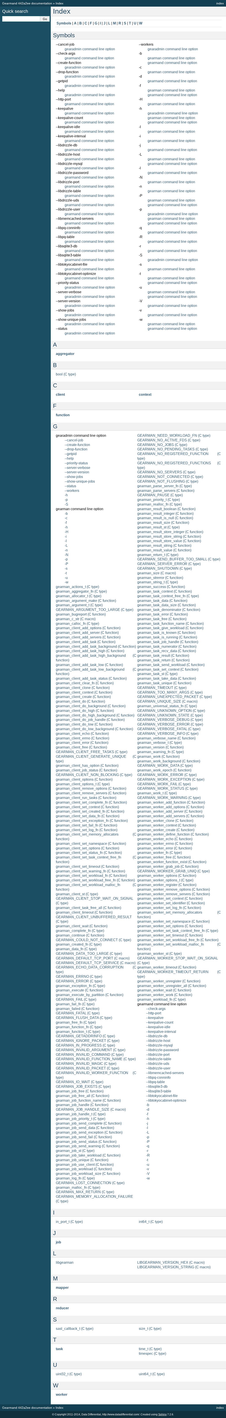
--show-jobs (74, 477)
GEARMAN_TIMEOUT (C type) (161, 688)
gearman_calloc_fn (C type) (77, 623)
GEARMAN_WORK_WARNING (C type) (169, 798)
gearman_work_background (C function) (168, 761)
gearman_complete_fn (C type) (80, 931)
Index (59, 3)
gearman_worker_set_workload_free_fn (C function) (177, 940)
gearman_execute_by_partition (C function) (89, 995)
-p (66, 500)
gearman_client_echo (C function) (82, 733)
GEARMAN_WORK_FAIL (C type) (164, 784)
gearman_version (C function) (160, 747)
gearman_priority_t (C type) (158, 500)
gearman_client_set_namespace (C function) (91, 843)
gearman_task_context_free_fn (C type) (168, 596)
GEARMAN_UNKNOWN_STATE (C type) (170, 715)
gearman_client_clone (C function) (83, 688)
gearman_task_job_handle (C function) (167, 642)
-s (66, 568)
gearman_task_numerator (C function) (166, 646)
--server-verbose (77, 468)
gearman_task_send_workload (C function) (171, 665)
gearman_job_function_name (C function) (88, 1100)
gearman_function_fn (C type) (79, 1027)
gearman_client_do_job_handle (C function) (90, 720)
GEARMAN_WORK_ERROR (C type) (167, 775)
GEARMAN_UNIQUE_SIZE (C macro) (167, 701)
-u (66, 578)
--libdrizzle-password (162, 1050)
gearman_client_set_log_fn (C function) (86, 830)
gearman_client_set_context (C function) (87, 807)
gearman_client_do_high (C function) (85, 711)
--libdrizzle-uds (157, 1063)
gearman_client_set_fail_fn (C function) (86, 825)
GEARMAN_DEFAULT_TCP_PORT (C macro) (93, 958)
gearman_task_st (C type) (157, 674)
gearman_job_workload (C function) (84, 1169)
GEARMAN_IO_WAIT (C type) (79, 1082)
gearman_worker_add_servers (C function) (170, 816)
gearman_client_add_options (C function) (88, 628)
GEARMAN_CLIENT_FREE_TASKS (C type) (91, 752)
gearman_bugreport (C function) (81, 614)
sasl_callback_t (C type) (74, 1328)
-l (147, 1128)
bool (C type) (66, 374)
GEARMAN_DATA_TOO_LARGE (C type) (89, 953)
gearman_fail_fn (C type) (75, 1004)
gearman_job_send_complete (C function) (89, 1123)
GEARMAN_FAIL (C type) (76, 999)
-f (66, 522)
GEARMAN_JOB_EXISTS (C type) (83, 1086)
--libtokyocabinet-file (162, 1096)
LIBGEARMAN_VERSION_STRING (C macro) (174, 1267)
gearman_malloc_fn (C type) (78, 1187)
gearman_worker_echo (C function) (164, 839)
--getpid (71, 454)
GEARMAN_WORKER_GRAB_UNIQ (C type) (173, 871)
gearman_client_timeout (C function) (84, 912)
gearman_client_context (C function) (84, 692)
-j (147, 1123)
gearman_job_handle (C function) (82, 1105)
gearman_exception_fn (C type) (80, 986)
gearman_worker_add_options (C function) (170, 807)
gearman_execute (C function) (79, 990)
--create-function (77, 445)
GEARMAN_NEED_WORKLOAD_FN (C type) (173, 435)
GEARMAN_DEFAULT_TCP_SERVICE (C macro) (96, 963)
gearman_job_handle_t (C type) (80, 1114)
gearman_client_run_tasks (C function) (86, 798)
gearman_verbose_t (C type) (159, 742)
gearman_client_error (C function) (82, 742)
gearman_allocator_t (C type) (78, 596)
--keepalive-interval (161, 1032)
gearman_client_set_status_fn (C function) (89, 853)
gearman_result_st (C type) (158, 527)
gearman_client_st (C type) (77, 894)
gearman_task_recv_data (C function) (166, 651)
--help (69, 458)
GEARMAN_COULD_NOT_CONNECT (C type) (93, 940)
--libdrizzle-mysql (159, 1045)
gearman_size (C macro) (156, 573)
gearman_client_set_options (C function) (87, 848)
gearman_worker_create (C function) (165, 830)
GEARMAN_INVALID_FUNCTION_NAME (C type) (96, 1059)
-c (66, 518)
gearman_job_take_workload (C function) (88, 1155)
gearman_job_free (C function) (80, 1091)
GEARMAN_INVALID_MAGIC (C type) (86, 1063)
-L (66, 545)
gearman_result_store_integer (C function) (170, 532)
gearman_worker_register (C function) (166, 885)
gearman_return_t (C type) (157, 555)
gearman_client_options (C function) (84, 779)
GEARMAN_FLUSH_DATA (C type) (84, 1018)
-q (147, 1146)
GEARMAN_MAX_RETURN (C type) (85, 1192)
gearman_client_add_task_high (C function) (90, 651)
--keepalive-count (159, 1022)
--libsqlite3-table (158, 1091)
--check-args (156, 1009)
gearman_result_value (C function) (164, 550)
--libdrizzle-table (158, 1059)
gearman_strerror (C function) (160, 578)
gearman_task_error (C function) (162, 614)
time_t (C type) (150, 1349)
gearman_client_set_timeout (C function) (87, 866)
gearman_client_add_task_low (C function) (89, 665)
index (220, 3)
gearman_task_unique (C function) (164, 683)
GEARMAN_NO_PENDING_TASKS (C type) (172, 449)
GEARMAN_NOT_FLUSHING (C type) (167, 481)
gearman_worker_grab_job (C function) (168, 866)
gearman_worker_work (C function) (164, 995)
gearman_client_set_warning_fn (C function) (90, 871)
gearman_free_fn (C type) (76, 1022)
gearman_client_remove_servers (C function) (91, 793)
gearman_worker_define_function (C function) (173, 834)
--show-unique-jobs (80, 481)
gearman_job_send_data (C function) (85, 1128)
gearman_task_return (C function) (163, 660)
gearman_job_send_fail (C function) (84, 1137)
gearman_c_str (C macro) (76, 619)
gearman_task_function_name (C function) (170, 623)
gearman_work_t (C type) (157, 793)
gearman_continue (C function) (80, 935)
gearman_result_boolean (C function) (166, 509)
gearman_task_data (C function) (162, 601)
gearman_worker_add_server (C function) (169, 811)
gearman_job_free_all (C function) (82, 1096)
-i (66, 536)
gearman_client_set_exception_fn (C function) (92, 821)
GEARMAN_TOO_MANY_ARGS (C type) (170, 692)
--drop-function (76, 449)
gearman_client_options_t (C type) (83, 784)
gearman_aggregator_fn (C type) (81, 591)
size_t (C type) (150, 1328)
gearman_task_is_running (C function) (167, 637)
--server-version (77, 472)
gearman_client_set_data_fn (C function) (87, 816)
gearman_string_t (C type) (157, 582)
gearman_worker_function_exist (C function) (171, 862)
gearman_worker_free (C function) (164, 857)
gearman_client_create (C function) (83, 697)
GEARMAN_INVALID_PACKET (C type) (87, 1068)
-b (66, 513)
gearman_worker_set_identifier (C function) (171, 903)
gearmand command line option (89, 58)
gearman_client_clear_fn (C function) (85, 683)
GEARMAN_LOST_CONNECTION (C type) (90, 1183)
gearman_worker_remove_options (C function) (173, 889)
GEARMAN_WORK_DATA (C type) (165, 765)
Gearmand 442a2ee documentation (27, 3)
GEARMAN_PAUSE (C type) (160, 495)
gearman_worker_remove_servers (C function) (173, 894)
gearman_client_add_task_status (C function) (91, 678)
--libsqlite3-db (157, 1086)
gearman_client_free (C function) (81, 747)
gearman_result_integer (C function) (165, 513)
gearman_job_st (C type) (75, 1151)
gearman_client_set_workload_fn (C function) (91, 875)
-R (148, 1155)
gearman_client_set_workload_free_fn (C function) (95, 880)
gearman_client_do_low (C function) (84, 724)
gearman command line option (171, 58)
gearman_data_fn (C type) (76, 949)
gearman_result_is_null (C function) (165, 518)
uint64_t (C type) (152, 1374)
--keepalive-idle (158, 1027)
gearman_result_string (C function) (164, 545)
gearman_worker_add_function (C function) (171, 802)
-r (147, 1151)
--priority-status (76, 463)
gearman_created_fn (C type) (79, 944)
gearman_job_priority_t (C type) (80, 1119)
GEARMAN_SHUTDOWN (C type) (164, 568)
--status (70, 486)
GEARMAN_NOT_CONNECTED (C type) (170, 477)
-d (147, 1109)
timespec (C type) (152, 1353)
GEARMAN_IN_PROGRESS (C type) (85, 1045)
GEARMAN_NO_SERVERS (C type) (166, 472)
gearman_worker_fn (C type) (159, 853)
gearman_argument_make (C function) (86, 601)
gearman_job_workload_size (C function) (88, 1173)
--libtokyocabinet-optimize (166, 1100)
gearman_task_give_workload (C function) (170, 628)
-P (66, 564)
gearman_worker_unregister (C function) (168, 981)
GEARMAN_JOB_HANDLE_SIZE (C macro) (91, 1109)
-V (148, 1173)
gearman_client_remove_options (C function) (91, 788)
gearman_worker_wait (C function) (164, 990)
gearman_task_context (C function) (164, 591)
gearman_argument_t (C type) (79, 605)
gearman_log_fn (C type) (75, 1178)
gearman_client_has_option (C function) (87, 765)
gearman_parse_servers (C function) (165, 491)
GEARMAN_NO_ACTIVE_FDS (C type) (168, 440)
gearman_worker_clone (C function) (165, 821)
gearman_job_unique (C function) (82, 1160)
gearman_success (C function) (161, 587)
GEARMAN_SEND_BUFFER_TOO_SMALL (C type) (178, 559)
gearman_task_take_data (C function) (166, 678)
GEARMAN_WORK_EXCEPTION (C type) (170, 779)
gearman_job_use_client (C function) (85, 1164)
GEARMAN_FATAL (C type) (78, 1013)
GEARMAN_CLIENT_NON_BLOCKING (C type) (94, 775)
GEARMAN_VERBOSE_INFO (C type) (167, 733)
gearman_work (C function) (158, 756)
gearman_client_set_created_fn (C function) (90, 811)
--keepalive (155, 1018)
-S (66, 504)
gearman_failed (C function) (77, 1009)
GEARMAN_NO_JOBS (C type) (162, 445)
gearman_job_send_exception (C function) (89, 1132)
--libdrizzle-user (158, 1068)
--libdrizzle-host (158, 1041)
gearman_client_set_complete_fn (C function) (91, 802)
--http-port (153, 1013)
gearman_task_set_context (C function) (167, 669)
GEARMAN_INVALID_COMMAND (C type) (90, 1054)
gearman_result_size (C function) (163, 522)
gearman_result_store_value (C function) (169, 541)
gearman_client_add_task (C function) (85, 642)
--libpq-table (155, 1082)
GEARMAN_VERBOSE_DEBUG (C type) (170, 720)
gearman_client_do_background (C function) (91, 706)
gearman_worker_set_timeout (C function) (170, 935)
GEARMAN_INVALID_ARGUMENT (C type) (90, 1050)
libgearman (64, 1262)
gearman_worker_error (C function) (164, 848)
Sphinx (162, 1414)
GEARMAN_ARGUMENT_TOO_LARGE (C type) (94, 610)
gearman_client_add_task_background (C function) (96, 646)
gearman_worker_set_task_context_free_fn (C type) (177, 931)
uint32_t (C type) (69, 1374)
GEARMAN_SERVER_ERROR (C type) (169, 564)
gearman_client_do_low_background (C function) (94, 729)
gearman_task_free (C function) (161, 619)
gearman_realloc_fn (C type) (159, 504)
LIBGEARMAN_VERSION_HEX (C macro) (171, 1262)
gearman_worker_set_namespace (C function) (173, 921)
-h (66, 495)
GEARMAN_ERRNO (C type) (79, 976)
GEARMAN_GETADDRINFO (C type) (85, 1036)
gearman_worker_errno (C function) (165, 843)
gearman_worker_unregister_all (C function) (171, 986)
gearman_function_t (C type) (78, 1032)
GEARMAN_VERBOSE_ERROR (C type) (170, 724)
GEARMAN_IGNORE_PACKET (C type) (87, 1041)
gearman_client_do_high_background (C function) (95, 715)
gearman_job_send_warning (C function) (88, 1146)
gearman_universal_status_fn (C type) (167, 706)
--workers (72, 491)
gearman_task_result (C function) (163, 655)
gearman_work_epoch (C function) (164, 770)
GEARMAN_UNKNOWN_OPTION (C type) (171, 711)
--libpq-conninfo (158, 1077)
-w (66, 582)
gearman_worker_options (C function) (166, 875)
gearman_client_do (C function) (80, 701)
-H (66, 532)
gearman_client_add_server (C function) (87, 632)
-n (66, 550)
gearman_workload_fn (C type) (161, 999)
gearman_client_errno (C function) (82, 738)
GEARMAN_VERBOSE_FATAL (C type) (168, 729)
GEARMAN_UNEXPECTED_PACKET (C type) (174, 697)
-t (66, 573)
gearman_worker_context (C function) (166, 825)
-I (66, 541)
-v (147, 1169)
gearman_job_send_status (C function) (86, 1142)
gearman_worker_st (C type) (159, 953)
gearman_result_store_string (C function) (169, 536)
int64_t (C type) (151, 1222)
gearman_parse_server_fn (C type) (164, 486)
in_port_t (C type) (69, 1222)
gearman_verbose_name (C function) (166, 738)
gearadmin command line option (90, 49)
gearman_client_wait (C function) (81, 926)
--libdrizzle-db (157, 1036)
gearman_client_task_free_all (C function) (88, 908)
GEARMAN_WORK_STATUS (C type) (167, 788)
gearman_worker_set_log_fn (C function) (169, 908)
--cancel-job (74, 440)
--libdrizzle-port (158, 1054)
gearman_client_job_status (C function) (86, 770)
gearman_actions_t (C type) (77, 587)
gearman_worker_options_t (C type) (165, 880)
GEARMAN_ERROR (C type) (79, 981)
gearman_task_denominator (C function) (168, 610)
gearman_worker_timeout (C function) (166, 967)
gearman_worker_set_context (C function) (170, 898)
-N (66, 555)
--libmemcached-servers (165, 1073)
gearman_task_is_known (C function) (166, 632)
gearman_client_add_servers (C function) (88, 637)
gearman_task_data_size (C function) (166, 605)
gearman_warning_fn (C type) (160, 752)
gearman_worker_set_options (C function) (170, 926)
